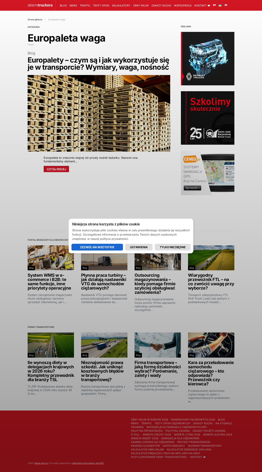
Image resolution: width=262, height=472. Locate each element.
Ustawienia (139, 247)
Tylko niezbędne (173, 247)
